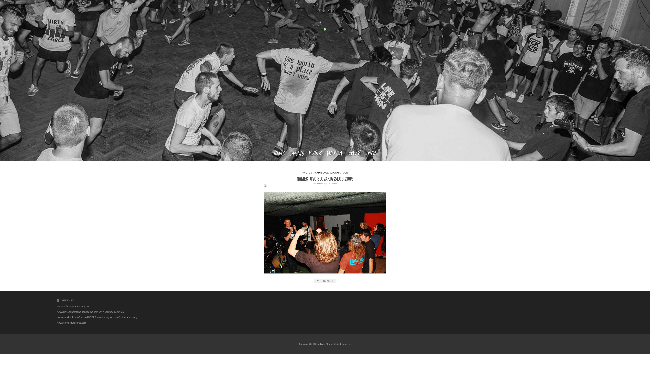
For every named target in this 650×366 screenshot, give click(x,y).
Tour (344, 172)
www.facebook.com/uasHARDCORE (76, 317)
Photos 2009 (320, 172)
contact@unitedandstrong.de (73, 306)
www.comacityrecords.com (71, 322)
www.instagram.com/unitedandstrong (116, 317)
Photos (307, 172)
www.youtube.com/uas (111, 312)
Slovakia (334, 172)
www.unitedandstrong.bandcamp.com (77, 312)
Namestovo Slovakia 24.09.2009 (325, 179)
